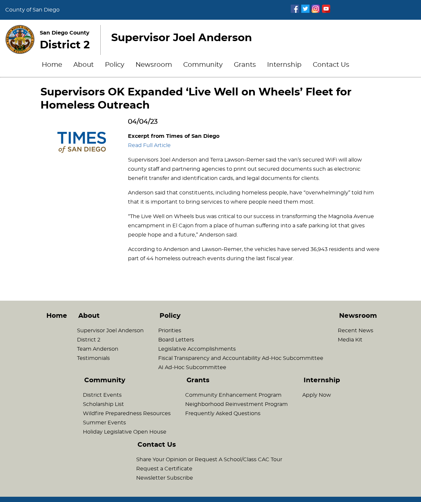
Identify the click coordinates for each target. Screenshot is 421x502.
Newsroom (154, 65)
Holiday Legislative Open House (124, 432)
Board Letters (176, 339)
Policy (114, 65)
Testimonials (93, 358)
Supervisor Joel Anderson (110, 330)
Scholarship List (103, 404)
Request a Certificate (164, 468)
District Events (102, 395)
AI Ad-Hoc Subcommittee (192, 367)
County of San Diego (32, 10)
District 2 (88, 339)
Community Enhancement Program (233, 395)
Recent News (355, 330)
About (83, 65)
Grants (245, 65)
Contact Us (331, 65)
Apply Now (316, 395)
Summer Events (104, 422)
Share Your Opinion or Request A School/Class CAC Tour (209, 459)
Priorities (169, 330)
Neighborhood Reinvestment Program (236, 404)
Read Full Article (149, 145)
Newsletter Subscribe (164, 478)
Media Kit (350, 339)
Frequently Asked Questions (222, 413)
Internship (284, 65)
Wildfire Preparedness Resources (127, 413)
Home (52, 65)
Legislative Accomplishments (197, 349)
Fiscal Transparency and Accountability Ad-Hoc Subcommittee (240, 358)
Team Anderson (97, 349)
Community (203, 65)
